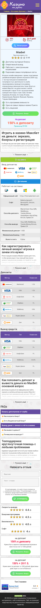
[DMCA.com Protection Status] (20, 596)
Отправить (22, 499)
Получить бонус (22, 113)
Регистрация (22, 45)
